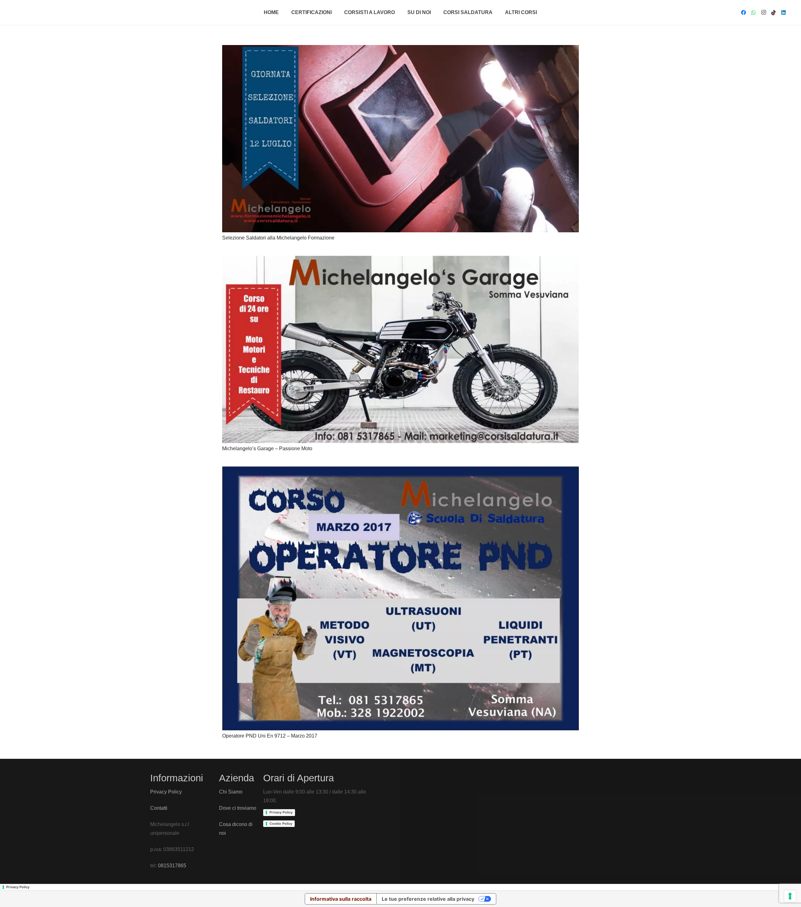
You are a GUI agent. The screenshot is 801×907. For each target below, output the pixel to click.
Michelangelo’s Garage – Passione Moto (267, 448)
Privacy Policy (166, 791)
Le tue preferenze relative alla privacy (428, 899)
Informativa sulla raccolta (340, 899)
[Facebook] (743, 13)
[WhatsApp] (753, 13)
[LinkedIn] (783, 13)
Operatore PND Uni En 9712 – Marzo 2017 (269, 735)
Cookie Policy (280, 823)
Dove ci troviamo (237, 808)
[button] (335, 12)
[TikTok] (773, 13)
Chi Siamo (230, 791)
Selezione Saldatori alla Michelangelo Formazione (278, 237)
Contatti (158, 808)
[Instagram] (763, 13)
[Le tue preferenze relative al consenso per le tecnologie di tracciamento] (790, 896)
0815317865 (172, 865)
